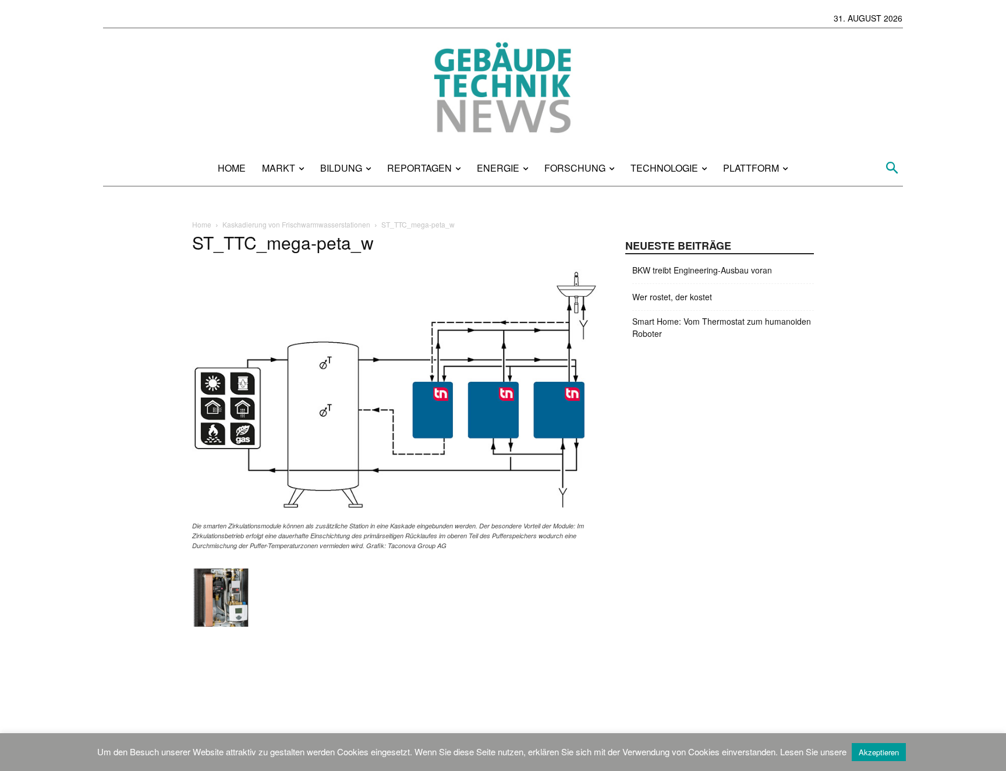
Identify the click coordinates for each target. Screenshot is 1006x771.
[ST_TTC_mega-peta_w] (394, 514)
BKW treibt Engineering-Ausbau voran (702, 270)
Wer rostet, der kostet (672, 297)
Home (201, 224)
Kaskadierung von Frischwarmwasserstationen (296, 224)
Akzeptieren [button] (879, 752)
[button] (892, 168)
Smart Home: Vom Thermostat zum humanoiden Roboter (721, 327)
